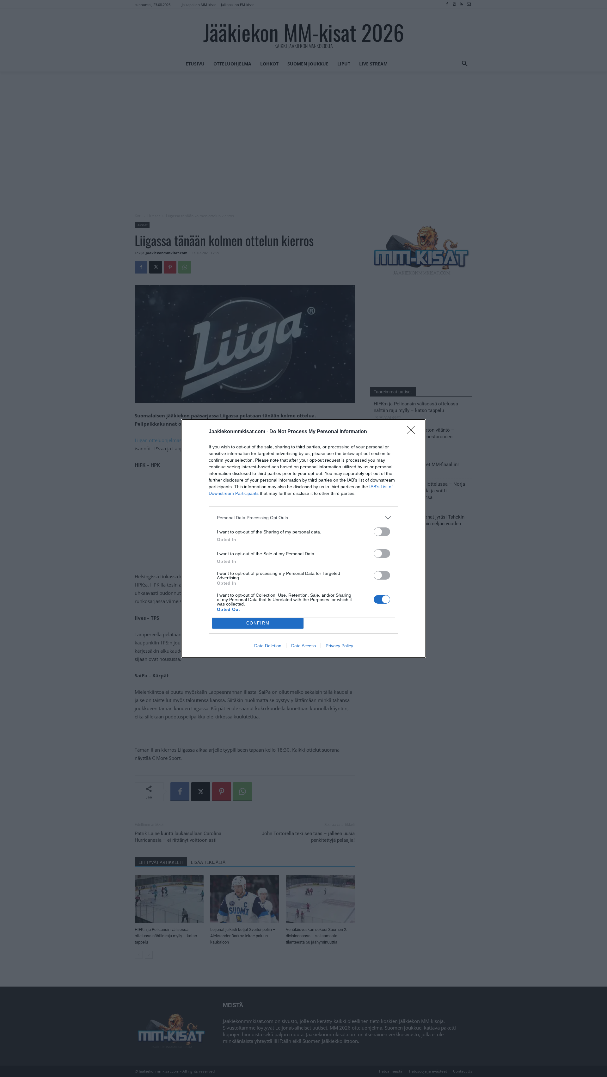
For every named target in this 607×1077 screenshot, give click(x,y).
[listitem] (303, 517)
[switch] (382, 531)
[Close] (413, 432)
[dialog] (303, 539)
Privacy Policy (339, 645)
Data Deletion (267, 645)
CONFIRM (258, 623)
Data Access (303, 645)
